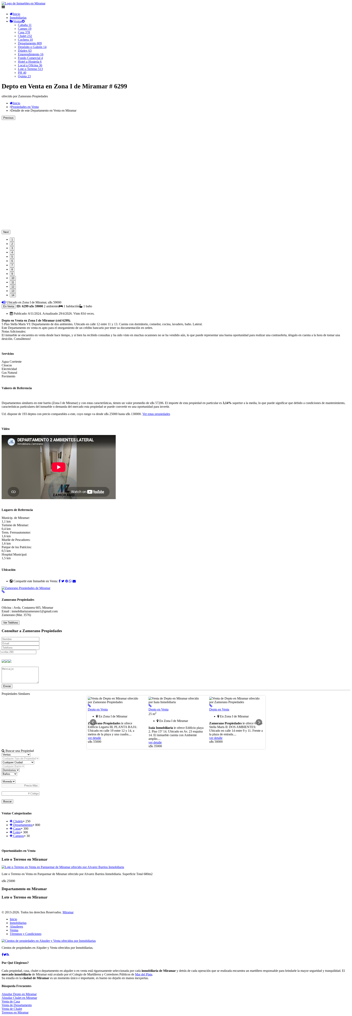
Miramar (68, 912)
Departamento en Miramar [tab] (24, 889)
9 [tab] (12, 273)
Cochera (25, 39)
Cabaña (25, 25)
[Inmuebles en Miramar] (49, 940)
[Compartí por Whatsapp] (70, 581)
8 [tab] (12, 269)
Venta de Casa (11, 1001)
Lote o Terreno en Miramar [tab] (24, 859)
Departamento (30, 43)
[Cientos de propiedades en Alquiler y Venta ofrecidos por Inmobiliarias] (23, 3)
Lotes (16, 832)
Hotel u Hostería (30, 61)
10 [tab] (12, 278)
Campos (18, 836)
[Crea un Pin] (66, 581)
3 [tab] (12, 248)
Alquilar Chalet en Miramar (19, 998)
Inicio (16, 14)
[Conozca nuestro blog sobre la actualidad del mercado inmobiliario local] (8, 954)
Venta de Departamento (17, 1005)
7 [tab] (12, 265)
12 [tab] (12, 286)
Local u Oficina (30, 65)
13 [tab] (12, 290)
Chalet (25, 36)
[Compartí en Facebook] (59, 581)
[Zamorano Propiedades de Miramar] (26, 588)
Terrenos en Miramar (15, 1012)
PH (22, 72)
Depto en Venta (98, 709)
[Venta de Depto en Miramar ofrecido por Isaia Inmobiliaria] (150, 705)
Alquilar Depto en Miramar (19, 994)
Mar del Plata (143, 974)
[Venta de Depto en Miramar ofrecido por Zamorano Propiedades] (89, 705)
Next (6, 232)
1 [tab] (12, 239)
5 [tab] (12, 256)
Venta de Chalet (12, 1009)
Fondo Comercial (30, 58)
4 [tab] (12, 252)
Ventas (17, 21)
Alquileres (16, 926)
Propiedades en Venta (25, 107)
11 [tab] (12, 282)
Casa (24, 32)
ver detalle (94, 738)
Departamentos (22, 825)
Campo (24, 28)
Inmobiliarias (18, 17)
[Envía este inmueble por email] (74, 581)
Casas (16, 828)
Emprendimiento (30, 54)
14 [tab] (12, 295)
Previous (8, 117)
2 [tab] (12, 243)
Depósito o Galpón (32, 47)
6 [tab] (12, 261)
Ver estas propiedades (156, 414)
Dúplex (25, 50)
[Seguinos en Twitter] (62, 581)
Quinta (24, 76)
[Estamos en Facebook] (2, 954)
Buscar (7, 801)
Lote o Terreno (30, 69)
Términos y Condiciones (25, 934)
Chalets (17, 821)
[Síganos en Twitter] (5, 954)
